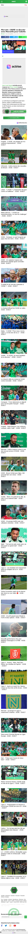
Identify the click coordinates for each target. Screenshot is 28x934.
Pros (2, 899)
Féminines (21, 899)
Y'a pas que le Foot (19, 900)
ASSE (2, 905)
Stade (2, 900)
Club (25, 899)
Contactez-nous (4, 930)
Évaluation (22, 895)
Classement (7, 895)
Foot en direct (6, 905)
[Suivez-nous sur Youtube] (15, 925)
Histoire (24, 900)
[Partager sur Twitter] (14, 37)
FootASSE (18, 904)
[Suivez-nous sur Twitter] (6, 925)
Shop (26, 5)
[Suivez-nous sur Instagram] (10, 925)
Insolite (13, 900)
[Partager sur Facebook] (5, 37)
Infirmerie (10, 899)
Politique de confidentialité (21, 930)
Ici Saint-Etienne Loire (11, 904)
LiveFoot (22, 904)
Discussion (17, 895)
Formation (6, 899)
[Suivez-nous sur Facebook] (1, 925)
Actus (2, 5)
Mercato (5, 900)
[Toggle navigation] (1, 1)
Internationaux (15, 899)
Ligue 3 (9, 900)
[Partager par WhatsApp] (23, 37)
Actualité (2, 895)
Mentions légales (11, 930)
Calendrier (13, 895)
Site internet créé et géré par (15, 929)
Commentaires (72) (14, 118)
